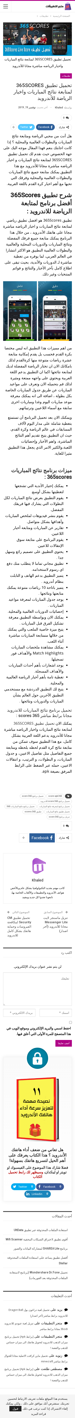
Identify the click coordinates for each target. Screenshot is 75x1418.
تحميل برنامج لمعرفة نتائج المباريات (54, 806)
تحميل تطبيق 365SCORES (34, 723)
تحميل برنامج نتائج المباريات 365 (21, 806)
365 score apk (55, 796)
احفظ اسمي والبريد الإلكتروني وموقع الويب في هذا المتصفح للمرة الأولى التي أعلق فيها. (38, 1031)
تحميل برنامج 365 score (33, 796)
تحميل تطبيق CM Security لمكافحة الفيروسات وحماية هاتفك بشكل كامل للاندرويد (19, 926)
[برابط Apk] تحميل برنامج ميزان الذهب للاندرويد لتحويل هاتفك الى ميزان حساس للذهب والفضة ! (36, 1342)
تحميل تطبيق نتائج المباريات (58, 811)
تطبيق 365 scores (33, 811)
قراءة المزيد (38, 1413)
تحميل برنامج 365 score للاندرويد (55, 801)
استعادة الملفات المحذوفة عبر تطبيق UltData (41, 1230)
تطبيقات (66, 75)
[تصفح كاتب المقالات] (38, 866)
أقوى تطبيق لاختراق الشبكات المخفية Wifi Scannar (37, 1239)
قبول (15, 1409)
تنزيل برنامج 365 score (59, 817)
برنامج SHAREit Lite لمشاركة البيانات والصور (41, 1248)
